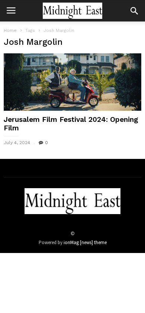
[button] (134, 10)
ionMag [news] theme (85, 242)
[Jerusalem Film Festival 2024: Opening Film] (72, 82)
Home (10, 30)
